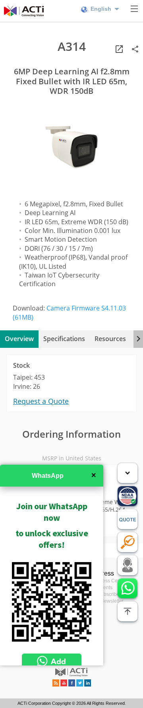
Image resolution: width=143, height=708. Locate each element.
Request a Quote (41, 401)
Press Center (112, 581)
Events (105, 587)
